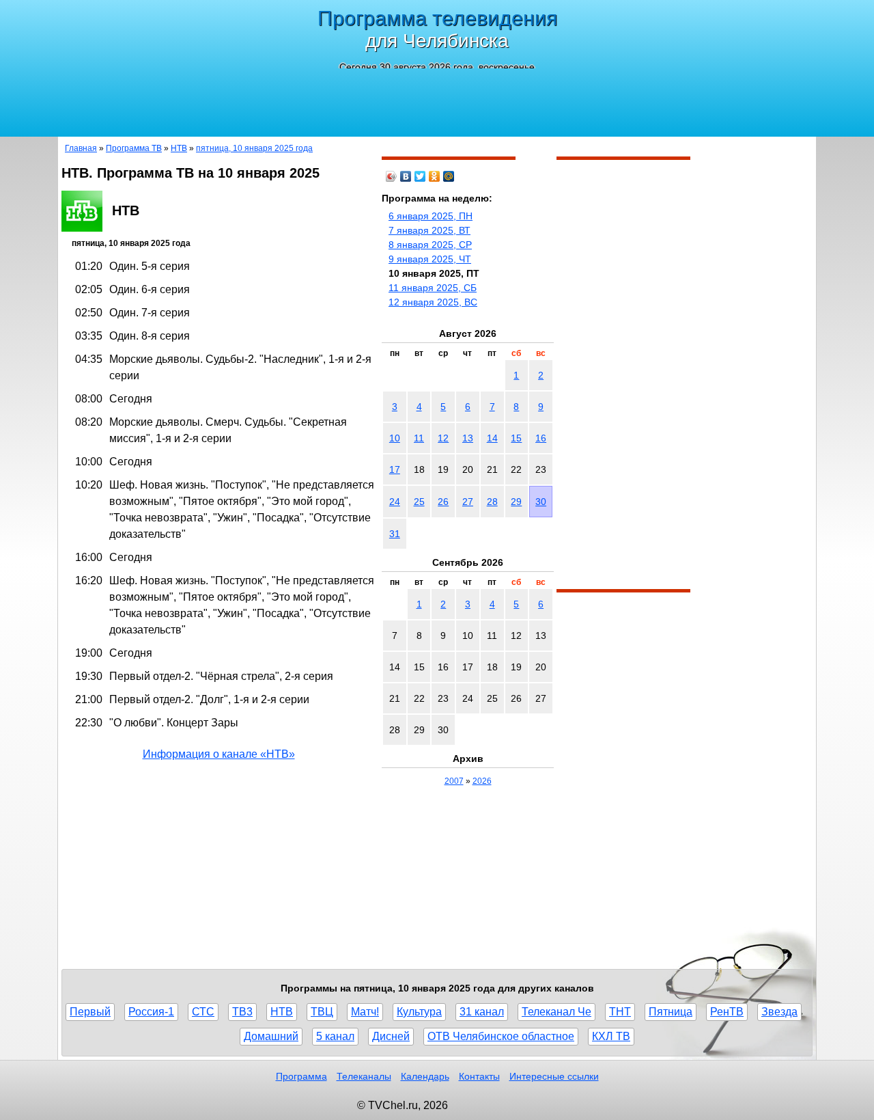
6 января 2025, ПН (431, 215)
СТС (203, 1011)
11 (419, 438)
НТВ (179, 148)
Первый (90, 1011)
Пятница (670, 1011)
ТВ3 (242, 1011)
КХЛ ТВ (611, 1036)
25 (419, 501)
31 (394, 533)
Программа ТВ (134, 148)
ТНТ (620, 1011)
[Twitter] (420, 176)
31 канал (482, 1011)
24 (394, 501)
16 (540, 438)
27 (467, 501)
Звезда (779, 1011)
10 (394, 438)
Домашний (271, 1036)
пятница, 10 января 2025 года (254, 148)
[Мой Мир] (449, 176)
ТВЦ (322, 1011)
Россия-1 (151, 1011)
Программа (301, 1076)
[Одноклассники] (434, 176)
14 (492, 438)
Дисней (391, 1036)
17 (394, 469)
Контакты (479, 1076)
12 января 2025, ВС (433, 302)
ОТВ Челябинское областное (500, 1036)
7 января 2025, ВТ (429, 230)
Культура (419, 1011)
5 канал (335, 1036)
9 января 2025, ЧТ (430, 259)
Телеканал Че (556, 1011)
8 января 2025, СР (430, 244)
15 (516, 438)
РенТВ (727, 1011)
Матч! (365, 1011)
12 (443, 438)
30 (540, 501)
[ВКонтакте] (406, 176)
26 (443, 501)
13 (467, 438)
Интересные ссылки (554, 1076)
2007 (454, 781)
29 (516, 501)
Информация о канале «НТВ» (219, 754)
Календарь (425, 1076)
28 (492, 501)
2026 (482, 781)
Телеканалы (364, 1076)
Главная (81, 148)
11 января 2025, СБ (433, 287)
